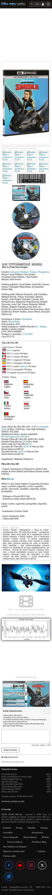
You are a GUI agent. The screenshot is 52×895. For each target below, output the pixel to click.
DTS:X (9, 350)
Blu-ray (10, 479)
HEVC (29, 444)
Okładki (31, 828)
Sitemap (44, 828)
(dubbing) (23, 366)
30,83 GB (22, 451)
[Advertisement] (26, 35)
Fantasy (33, 272)
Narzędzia (8, 832)
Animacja (14, 272)
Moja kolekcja (30, 837)
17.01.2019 (27, 334)
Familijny (24, 272)
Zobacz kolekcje (14, 842)
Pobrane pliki (9, 856)
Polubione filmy (39, 842)
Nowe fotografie (10, 837)
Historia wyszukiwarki (13, 851)
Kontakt (7, 828)
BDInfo (45, 837)
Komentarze (37, 832)
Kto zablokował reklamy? (15, 846)
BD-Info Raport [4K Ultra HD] (15, 436)
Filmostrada (27, 319)
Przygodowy (44, 272)
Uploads (41, 851)
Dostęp (19, 828)
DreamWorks (14, 321)
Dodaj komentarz (10, 750)
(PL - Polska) (40, 326)
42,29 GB (27, 446)
